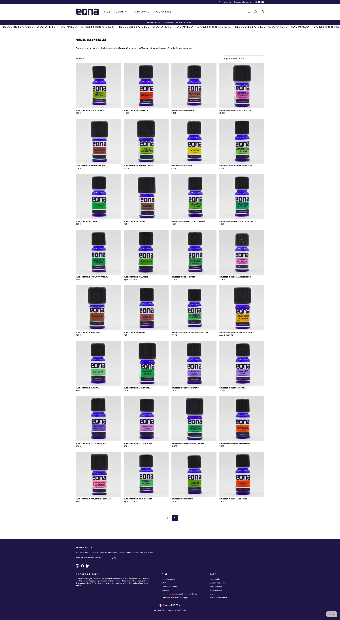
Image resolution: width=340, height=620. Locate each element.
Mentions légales (168, 579)
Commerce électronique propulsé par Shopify (170, 610)
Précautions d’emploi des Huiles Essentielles (179, 594)
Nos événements (216, 590)
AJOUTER (98, 105)
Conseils (164, 11)
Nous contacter (225, 2)
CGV (164, 583)
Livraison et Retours (170, 586)
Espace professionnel (242, 2)
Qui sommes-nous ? (218, 583)
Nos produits (116, 11)
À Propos (142, 11)
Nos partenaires (216, 586)
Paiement (165, 590)
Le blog (213, 594)
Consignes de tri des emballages (175, 597)
